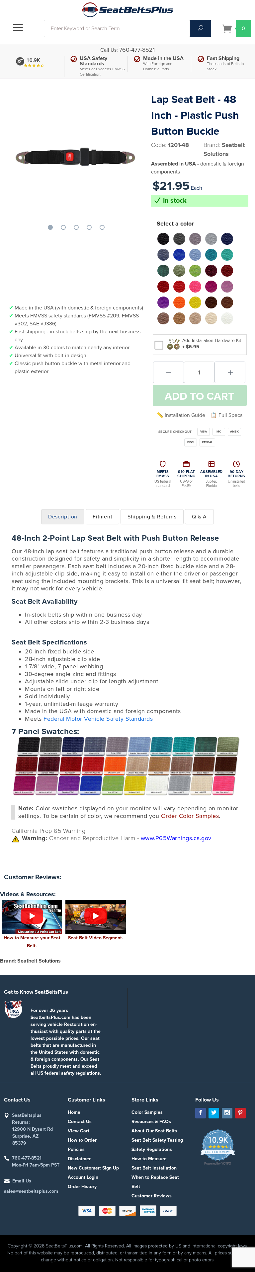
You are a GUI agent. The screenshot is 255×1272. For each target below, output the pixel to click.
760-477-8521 (137, 49)
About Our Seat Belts (154, 1131)
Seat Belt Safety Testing (157, 1140)
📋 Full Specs (226, 415)
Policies (76, 1149)
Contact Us (80, 1121)
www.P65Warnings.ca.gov (176, 838)
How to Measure (149, 1159)
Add (199, 396)
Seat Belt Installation (154, 1168)
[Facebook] (200, 1113)
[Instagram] (227, 1113)
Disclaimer (79, 1159)
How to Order (82, 1140)
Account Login (83, 1177)
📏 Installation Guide (181, 415)
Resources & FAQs (151, 1121)
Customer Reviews (151, 1196)
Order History (82, 1186)
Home (74, 1112)
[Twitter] (214, 1113)
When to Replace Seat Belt (155, 1181)
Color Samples (147, 1112)
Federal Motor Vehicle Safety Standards (98, 718)
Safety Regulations (151, 1149)
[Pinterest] (240, 1113)
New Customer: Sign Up (93, 1168)
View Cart (78, 1131)
